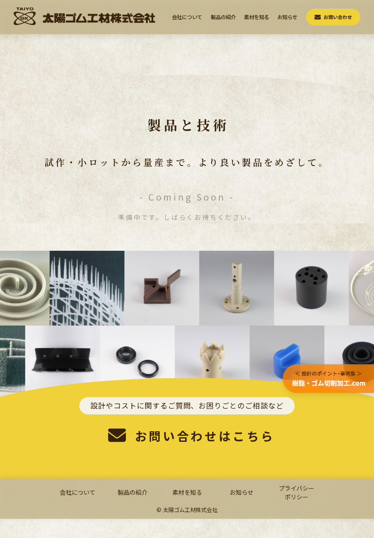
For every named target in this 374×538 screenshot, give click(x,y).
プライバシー (296, 492)
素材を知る (256, 17)
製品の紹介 (223, 17)
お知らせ (287, 17)
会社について (187, 17)
